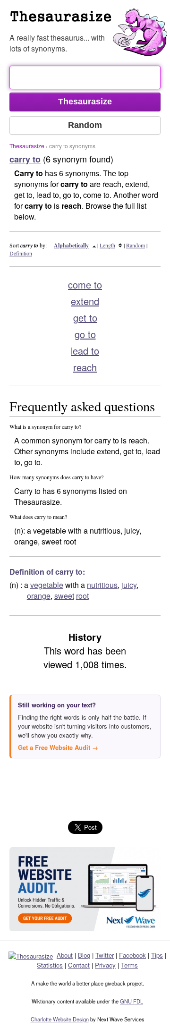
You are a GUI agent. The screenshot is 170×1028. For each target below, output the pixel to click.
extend (85, 301)
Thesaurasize (26, 146)
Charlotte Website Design (60, 1019)
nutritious (102, 584)
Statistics (50, 964)
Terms (129, 964)
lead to (85, 350)
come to (85, 284)
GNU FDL (131, 1001)
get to (85, 317)
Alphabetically (71, 245)
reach (85, 367)
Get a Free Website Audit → (58, 747)
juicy (128, 584)
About (65, 955)
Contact (79, 964)
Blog (84, 955)
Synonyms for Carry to (89, 20)
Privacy (105, 964)
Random (135, 245)
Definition (20, 253)
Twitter (104, 955)
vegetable (46, 584)
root (82, 595)
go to (85, 334)
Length (107, 245)
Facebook (132, 955)
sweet (64, 595)
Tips (157, 955)
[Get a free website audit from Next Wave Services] (85, 889)
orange (39, 595)
